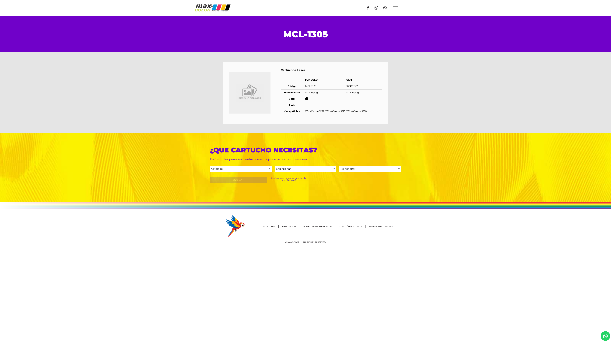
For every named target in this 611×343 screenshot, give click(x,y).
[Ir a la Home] (212, 8)
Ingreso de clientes (381, 226)
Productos (289, 226)
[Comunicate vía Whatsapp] (385, 8)
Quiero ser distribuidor (317, 226)
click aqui (291, 180)
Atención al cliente (350, 226)
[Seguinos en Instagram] (376, 8)
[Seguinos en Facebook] (368, 8)
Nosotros (269, 226)
